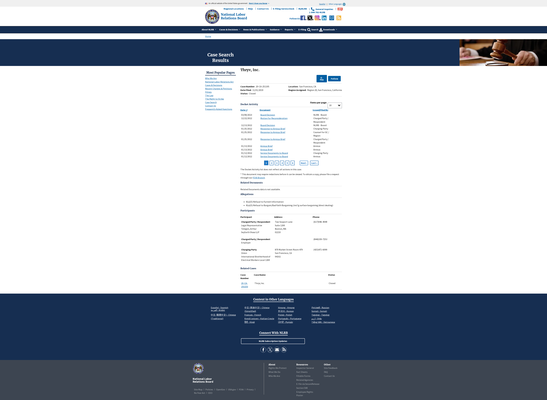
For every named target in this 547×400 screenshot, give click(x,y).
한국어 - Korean (286, 311)
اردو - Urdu (317, 318)
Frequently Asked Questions (218, 109)
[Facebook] (263, 350)
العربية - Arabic (218, 310)
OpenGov (220, 389)
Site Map (198, 389)
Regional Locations (234, 9)
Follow (334, 78)
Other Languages (335, 4)
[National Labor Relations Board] (212, 16)
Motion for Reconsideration (273, 118)
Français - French (252, 314)
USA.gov (232, 389)
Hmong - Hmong (286, 307)
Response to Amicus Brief (272, 128)
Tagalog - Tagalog (320, 314)
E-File (322, 78)
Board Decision (267, 114)
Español (322, 4)
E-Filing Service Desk (283, 9)
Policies (209, 389)
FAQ (326, 372)
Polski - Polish (285, 314)
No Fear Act (199, 392)
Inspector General (305, 368)
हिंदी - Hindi (249, 322)
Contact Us (263, 9)
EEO (210, 392)
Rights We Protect (278, 368)
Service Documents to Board (274, 153)
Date (243, 110)
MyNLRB (302, 9)
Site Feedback (330, 368)
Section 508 (302, 387)
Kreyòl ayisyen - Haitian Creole (259, 318)
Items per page (318, 102)
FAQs (250, 9)
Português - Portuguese (289, 318)
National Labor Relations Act (219, 81)
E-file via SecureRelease (307, 383)
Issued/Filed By (320, 110)
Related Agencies (304, 379)
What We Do (274, 372)
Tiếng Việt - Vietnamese (323, 322)
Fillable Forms (303, 376)
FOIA (241, 389)
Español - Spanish (219, 307)
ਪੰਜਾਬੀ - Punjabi (285, 322)
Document (265, 110)
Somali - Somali (319, 311)
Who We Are (211, 78)
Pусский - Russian (320, 307)
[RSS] (284, 350)
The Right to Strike (214, 98)
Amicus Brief (266, 146)
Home (208, 36)
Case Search (211, 102)
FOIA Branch (259, 177)
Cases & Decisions (213, 85)
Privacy (250, 389)
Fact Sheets (302, 372)
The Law (209, 95)
